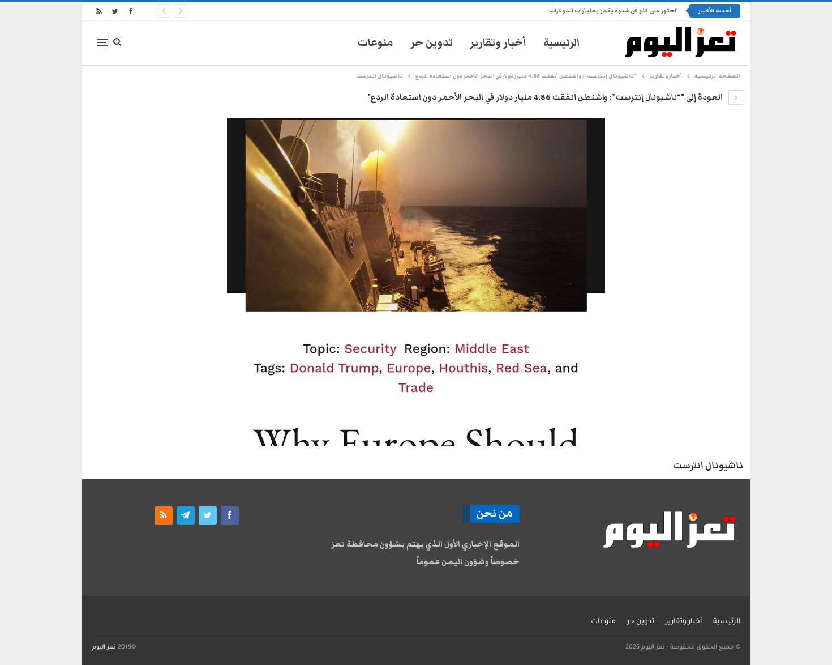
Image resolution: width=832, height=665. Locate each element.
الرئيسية (561, 43)
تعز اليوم (104, 647)
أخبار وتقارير (498, 43)
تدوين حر (431, 43)
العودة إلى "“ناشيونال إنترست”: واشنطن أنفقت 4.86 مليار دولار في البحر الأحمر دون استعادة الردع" (545, 97)
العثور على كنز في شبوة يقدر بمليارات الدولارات (613, 10)
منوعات (375, 43)
